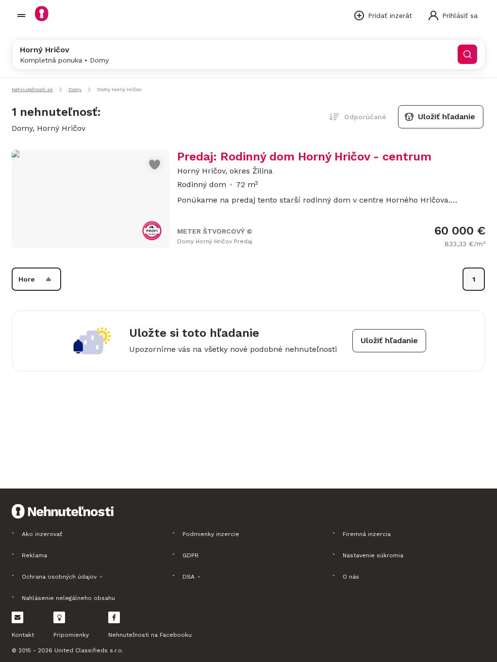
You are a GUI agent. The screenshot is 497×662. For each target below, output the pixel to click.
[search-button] (467, 54)
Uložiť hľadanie (446, 116)
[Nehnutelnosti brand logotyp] (21, 15)
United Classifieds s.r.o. (88, 650)
